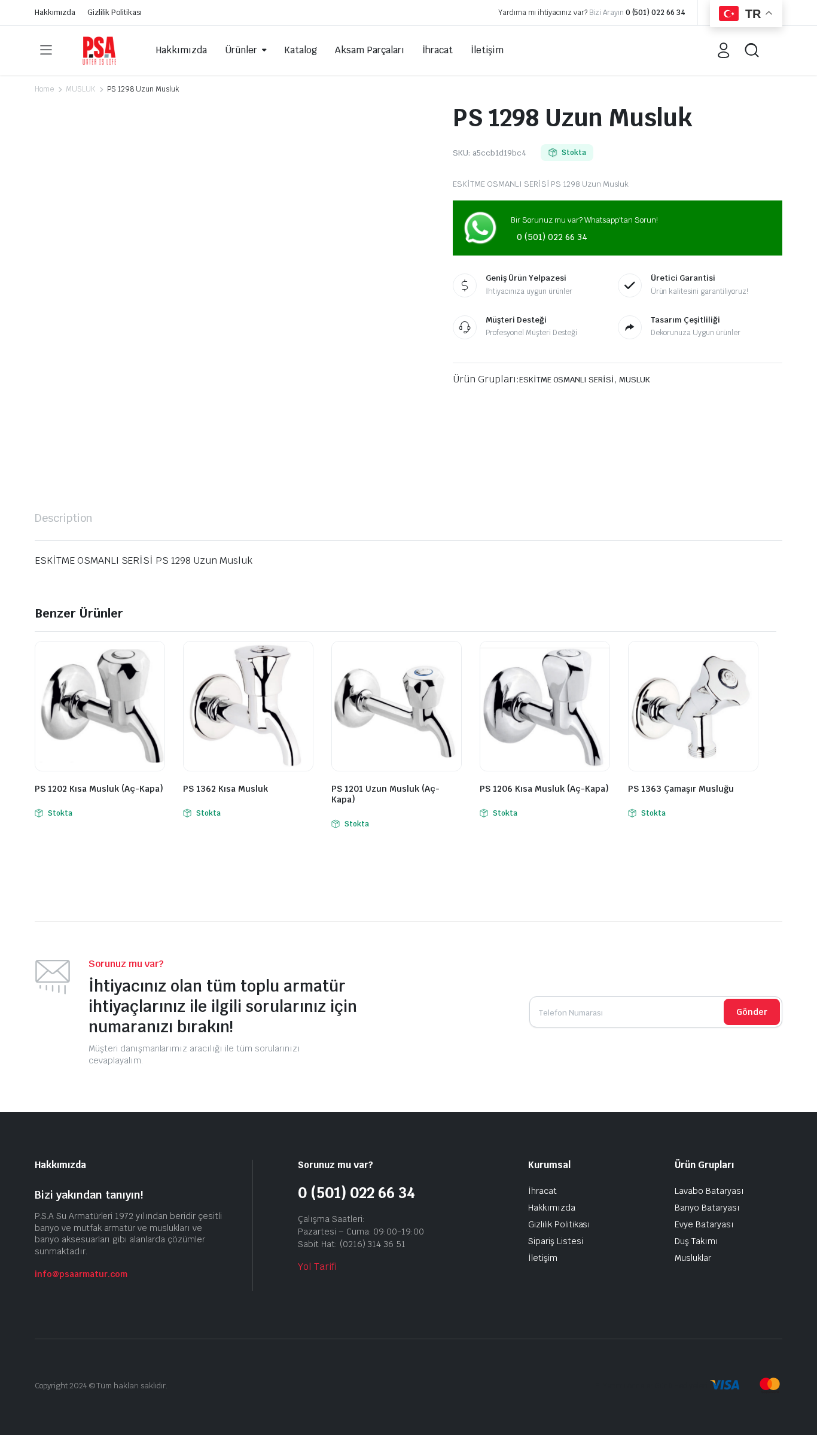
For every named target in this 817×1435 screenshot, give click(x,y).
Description (64, 518)
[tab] (64, 518)
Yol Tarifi (317, 1266)
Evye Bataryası (704, 1224)
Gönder (751, 1012)
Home (44, 89)
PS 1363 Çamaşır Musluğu (681, 788)
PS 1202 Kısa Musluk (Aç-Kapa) (99, 788)
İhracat (437, 50)
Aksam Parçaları (369, 50)
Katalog (300, 50)
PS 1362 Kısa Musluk (225, 788)
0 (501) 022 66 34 (656, 12)
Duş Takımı (696, 1241)
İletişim (487, 50)
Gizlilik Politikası (114, 12)
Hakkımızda (55, 12)
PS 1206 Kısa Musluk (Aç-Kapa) (544, 788)
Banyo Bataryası (707, 1207)
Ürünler (241, 50)
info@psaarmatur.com (81, 1274)
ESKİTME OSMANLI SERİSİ (566, 380)
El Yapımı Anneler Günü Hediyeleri (651, 1386)
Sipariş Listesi (555, 1241)
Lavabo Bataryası (709, 1190)
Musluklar (693, 1257)
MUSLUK (80, 89)
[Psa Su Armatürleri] (99, 50)
